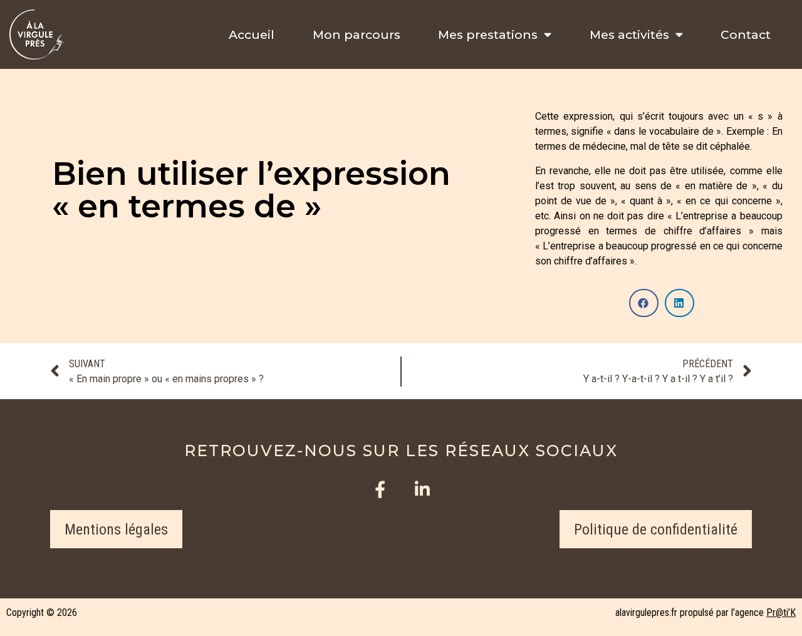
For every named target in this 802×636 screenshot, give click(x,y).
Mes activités (629, 34)
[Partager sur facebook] (644, 303)
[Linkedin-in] (422, 489)
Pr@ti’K (781, 612)
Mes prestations (488, 34)
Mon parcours (356, 34)
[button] (116, 529)
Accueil (251, 34)
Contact (746, 34)
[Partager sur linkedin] (679, 303)
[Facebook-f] (380, 489)
